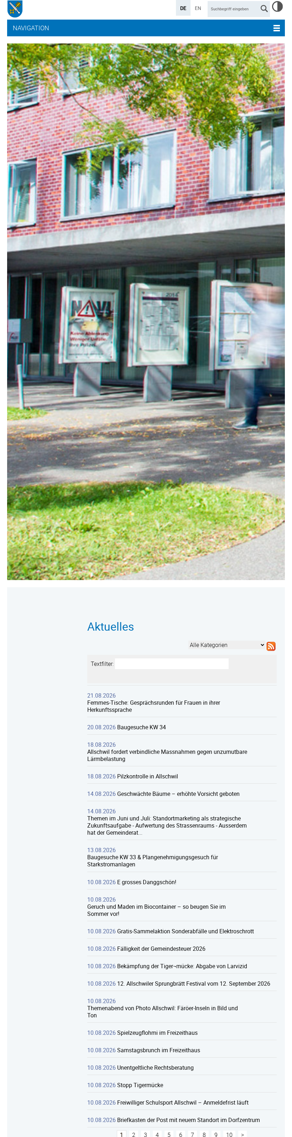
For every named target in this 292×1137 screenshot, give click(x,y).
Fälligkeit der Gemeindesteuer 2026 (161, 948)
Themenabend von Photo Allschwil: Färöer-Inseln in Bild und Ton (162, 1012)
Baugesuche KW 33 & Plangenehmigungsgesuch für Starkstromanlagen (152, 861)
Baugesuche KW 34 (141, 727)
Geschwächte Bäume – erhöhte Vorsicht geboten (178, 793)
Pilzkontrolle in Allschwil (147, 776)
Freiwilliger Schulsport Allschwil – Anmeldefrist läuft (183, 1102)
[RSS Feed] (271, 651)
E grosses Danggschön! (146, 882)
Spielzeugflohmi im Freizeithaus (157, 1032)
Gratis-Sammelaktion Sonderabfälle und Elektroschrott (185, 931)
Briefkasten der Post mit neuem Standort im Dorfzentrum (188, 1119)
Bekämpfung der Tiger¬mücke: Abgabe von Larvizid (182, 966)
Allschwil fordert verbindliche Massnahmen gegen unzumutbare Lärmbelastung (167, 755)
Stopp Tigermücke (140, 1085)
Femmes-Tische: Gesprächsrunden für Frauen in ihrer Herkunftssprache (153, 706)
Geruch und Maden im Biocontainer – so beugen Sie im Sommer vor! (156, 910)
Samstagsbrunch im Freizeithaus (158, 1050)
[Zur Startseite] (15, 10)
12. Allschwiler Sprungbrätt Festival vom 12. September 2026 (193, 983)
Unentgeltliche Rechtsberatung (155, 1067)
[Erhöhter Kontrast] (277, 10)
